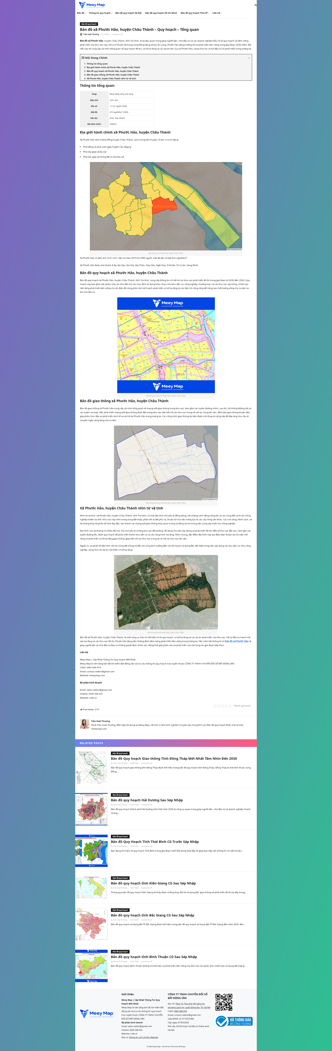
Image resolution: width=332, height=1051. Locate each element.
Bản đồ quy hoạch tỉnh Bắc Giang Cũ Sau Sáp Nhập (152, 915)
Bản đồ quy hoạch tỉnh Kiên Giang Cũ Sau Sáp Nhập (153, 883)
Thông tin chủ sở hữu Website (143, 1037)
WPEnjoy (182, 1046)
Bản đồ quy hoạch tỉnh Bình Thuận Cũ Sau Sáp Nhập (154, 957)
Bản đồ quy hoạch (88, 24)
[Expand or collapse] (249, 58)
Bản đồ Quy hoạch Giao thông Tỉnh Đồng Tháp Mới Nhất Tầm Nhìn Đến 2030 (174, 758)
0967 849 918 (180, 1011)
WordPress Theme (169, 1046)
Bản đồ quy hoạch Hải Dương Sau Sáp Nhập (147, 800)
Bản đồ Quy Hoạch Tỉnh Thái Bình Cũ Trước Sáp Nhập (155, 841)
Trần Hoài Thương (91, 34)
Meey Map (156, 1046)
